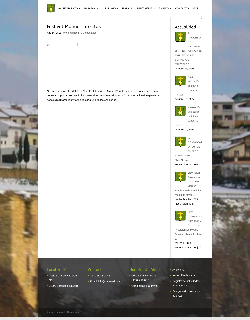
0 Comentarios (88, 32)
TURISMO (110, 8)
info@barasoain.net (109, 281)
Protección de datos (183, 275)
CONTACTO (182, 8)
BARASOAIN (91, 8)
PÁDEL (196, 8)
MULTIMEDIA (144, 8)
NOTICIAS (128, 8)
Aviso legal (178, 269)
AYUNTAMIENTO (68, 8)
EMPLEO (164, 8)
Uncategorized (71, 32)
